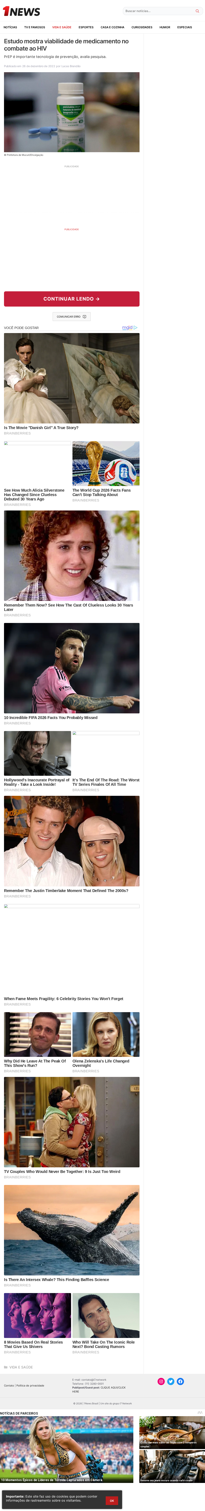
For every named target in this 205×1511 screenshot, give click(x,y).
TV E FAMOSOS (34, 27)
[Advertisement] (72, 196)
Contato (9, 1385)
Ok (112, 1500)
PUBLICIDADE (71, 229)
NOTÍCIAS (10, 27)
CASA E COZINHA (112, 27)
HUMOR (165, 27)
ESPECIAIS (184, 27)
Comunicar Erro (68, 316)
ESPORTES (86, 27)
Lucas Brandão (70, 66)
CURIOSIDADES (142, 27)
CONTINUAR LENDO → (71, 299)
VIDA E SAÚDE (61, 27)
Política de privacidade (30, 1385)
